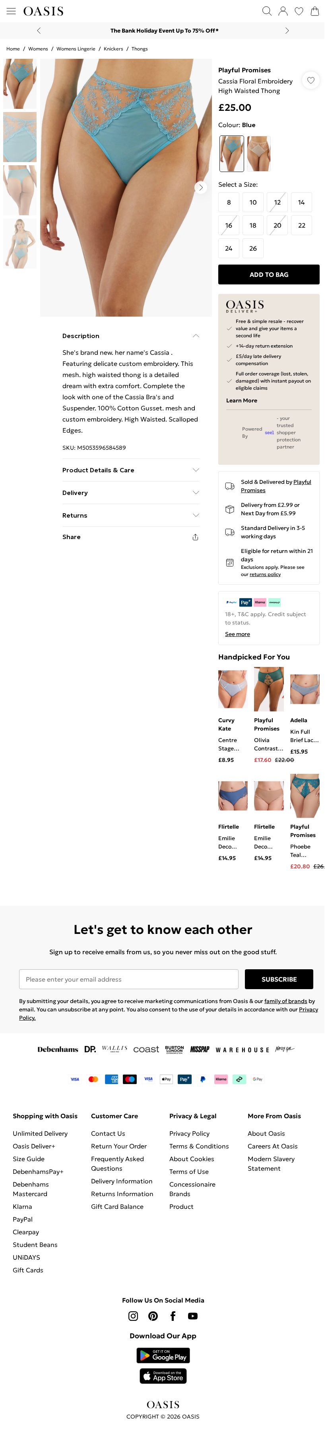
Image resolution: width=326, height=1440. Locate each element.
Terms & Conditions (199, 1146)
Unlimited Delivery (40, 1133)
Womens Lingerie (75, 49)
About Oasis (266, 1133)
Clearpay (26, 1232)
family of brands (285, 1001)
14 (301, 202)
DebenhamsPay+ (38, 1171)
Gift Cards (28, 1270)
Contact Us (108, 1133)
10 (253, 202)
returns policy (265, 574)
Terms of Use (189, 1171)
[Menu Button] (11, 11)
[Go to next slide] (200, 187)
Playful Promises (244, 70)
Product (181, 1206)
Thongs (140, 49)
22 (301, 225)
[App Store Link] (163, 1365)
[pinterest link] (153, 1316)
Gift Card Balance (117, 1206)
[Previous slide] (39, 30)
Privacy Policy (189, 1133)
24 (229, 248)
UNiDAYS (26, 1257)
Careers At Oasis (273, 1146)
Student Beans (35, 1245)
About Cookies (191, 1159)
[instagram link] (133, 1316)
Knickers (113, 49)
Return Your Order (119, 1146)
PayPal (23, 1219)
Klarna (22, 1206)
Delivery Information (122, 1181)
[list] (126, 188)
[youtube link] (193, 1316)
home (13, 49)
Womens (38, 49)
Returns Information (122, 1194)
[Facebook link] (173, 1316)
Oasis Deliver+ (34, 1146)
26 (253, 248)
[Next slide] (287, 30)
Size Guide (29, 1159)
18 (253, 225)
